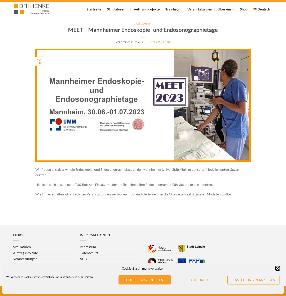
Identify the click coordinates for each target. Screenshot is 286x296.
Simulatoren (116, 9)
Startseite (93, 9)
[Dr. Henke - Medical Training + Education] (37, 9)
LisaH (166, 42)
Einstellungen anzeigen (253, 280)
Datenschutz (89, 253)
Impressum (88, 247)
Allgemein (143, 23)
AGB (83, 259)
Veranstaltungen (199, 9)
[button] (278, 268)
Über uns (224, 9)
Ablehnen (199, 280)
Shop (243, 9)
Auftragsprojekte (147, 9)
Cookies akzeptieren (144, 280)
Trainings (172, 9)
